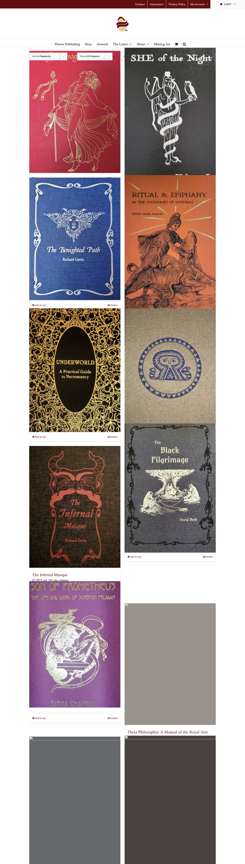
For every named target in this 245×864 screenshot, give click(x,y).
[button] (184, 44)
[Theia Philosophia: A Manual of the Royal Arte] (170, 664)
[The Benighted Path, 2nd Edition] (74, 239)
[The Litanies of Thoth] (170, 370)
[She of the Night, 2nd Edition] (170, 118)
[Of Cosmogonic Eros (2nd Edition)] (74, 112)
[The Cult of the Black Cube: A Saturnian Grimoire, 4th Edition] (74, 805)
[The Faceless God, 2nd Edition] (170, 806)
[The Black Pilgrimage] (170, 488)
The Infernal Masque (50, 574)
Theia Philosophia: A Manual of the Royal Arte (167, 732)
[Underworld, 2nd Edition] (74, 370)
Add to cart (40, 305)
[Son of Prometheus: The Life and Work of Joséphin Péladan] (74, 644)
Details (114, 305)
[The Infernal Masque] (74, 507)
